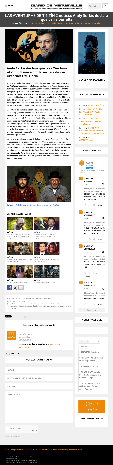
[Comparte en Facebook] (9, 287)
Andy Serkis (14, 304)
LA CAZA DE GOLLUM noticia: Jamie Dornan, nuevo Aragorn (46, 260)
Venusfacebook (25, 334)
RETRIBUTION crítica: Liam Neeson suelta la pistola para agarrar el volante (91, 130)
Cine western (62, 449)
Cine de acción (9, 449)
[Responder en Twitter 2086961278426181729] (86, 273)
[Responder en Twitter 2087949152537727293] (86, 205)
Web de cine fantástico (13, 460)
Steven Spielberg (60, 306)
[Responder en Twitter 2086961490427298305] (86, 239)
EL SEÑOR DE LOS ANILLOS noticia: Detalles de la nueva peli (19, 260)
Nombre (81, 105)
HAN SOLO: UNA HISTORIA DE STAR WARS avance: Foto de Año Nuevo (90, 112)
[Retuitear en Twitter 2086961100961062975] (90, 304)
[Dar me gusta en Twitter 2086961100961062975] (94, 304)
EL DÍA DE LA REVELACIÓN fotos (17, 282)
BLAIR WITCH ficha (96, 105)
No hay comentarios (18, 301)
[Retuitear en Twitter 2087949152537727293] (90, 205)
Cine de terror (19, 449)
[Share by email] (21, 287)
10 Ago (86, 218)
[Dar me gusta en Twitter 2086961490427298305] (94, 239)
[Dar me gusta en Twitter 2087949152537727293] (94, 205)
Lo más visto (84, 346)
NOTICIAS (24, 23)
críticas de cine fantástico (29, 460)
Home (15, 23)
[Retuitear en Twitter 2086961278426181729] (90, 273)
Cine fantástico (43, 449)
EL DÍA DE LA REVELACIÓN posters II (45, 282)
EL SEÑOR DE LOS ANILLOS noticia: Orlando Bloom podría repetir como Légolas (46, 236)
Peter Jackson (47, 306)
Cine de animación (31, 449)
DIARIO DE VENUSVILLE (89, 179)
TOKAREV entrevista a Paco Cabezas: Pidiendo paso (89, 121)
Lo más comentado (94, 341)
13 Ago (86, 184)
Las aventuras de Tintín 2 (49, 304)
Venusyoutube (25, 340)
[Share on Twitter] (15, 287)
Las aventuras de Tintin (29, 304)
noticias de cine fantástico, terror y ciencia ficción (21, 462)
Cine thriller (53, 449)
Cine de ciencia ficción (75, 449)
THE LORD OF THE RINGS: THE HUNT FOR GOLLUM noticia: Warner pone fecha (18, 236)
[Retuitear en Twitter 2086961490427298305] (90, 239)
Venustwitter (24, 337)
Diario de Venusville (43, 298)
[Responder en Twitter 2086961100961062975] (86, 304)
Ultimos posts (84, 341)
